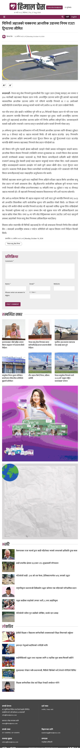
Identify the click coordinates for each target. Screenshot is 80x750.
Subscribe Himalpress (54, 7)
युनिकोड (68, 7)
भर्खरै (67, 17)
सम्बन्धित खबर (12, 314)
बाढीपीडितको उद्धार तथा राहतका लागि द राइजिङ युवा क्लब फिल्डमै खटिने (44, 658)
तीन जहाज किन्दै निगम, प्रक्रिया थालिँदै (38, 377)
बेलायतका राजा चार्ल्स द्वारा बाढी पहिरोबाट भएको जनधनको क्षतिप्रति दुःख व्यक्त (46, 550)
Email (32, 284)
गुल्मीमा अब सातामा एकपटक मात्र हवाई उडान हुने (65, 344)
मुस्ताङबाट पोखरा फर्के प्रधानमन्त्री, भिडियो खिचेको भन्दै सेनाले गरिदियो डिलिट (46, 670)
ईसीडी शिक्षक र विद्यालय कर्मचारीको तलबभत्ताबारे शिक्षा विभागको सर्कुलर (44, 633)
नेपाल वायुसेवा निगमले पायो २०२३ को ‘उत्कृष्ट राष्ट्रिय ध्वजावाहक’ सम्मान (64, 378)
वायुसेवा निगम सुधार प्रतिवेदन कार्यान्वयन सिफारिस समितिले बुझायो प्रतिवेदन (12, 378)
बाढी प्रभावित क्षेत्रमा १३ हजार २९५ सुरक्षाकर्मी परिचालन (37, 563)
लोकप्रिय (7, 626)
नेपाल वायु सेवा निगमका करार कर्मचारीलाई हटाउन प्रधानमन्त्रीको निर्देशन (39, 345)
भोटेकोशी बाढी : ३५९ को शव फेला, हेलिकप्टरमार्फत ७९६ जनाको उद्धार (43, 575)
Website (57, 284)
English (74, 17)
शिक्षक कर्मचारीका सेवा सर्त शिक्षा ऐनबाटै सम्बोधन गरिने (37, 683)
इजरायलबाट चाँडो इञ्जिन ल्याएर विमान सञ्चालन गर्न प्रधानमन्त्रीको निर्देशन (13, 345)
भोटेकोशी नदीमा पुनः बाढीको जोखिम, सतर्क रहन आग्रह (37, 613)
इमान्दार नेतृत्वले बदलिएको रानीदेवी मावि (32, 645)
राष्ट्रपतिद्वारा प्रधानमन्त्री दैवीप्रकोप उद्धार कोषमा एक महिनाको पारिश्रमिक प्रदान (46, 588)
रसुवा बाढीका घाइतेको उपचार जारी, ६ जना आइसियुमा (37, 600)
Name (8, 284)
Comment (9, 261)
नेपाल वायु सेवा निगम (13, 243)
